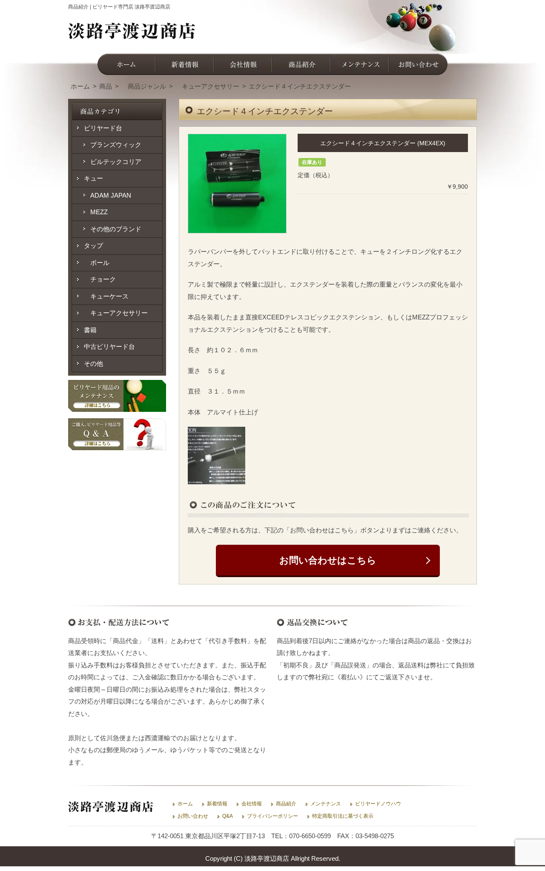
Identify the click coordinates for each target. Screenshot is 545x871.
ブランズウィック (115, 144)
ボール (96, 262)
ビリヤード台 (103, 128)
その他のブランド (115, 229)
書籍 (90, 329)
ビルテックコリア (115, 161)
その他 (93, 363)
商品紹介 (286, 804)
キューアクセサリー (116, 312)
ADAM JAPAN (110, 195)
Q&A (227, 816)
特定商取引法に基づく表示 (342, 816)
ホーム (185, 804)
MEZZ (99, 212)
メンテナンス (325, 804)
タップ (93, 245)
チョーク (100, 279)
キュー (93, 178)
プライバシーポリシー (272, 816)
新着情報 (217, 804)
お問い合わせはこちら (327, 560)
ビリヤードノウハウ (378, 804)
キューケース (106, 296)
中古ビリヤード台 (109, 346)
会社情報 (251, 804)
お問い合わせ (193, 816)
